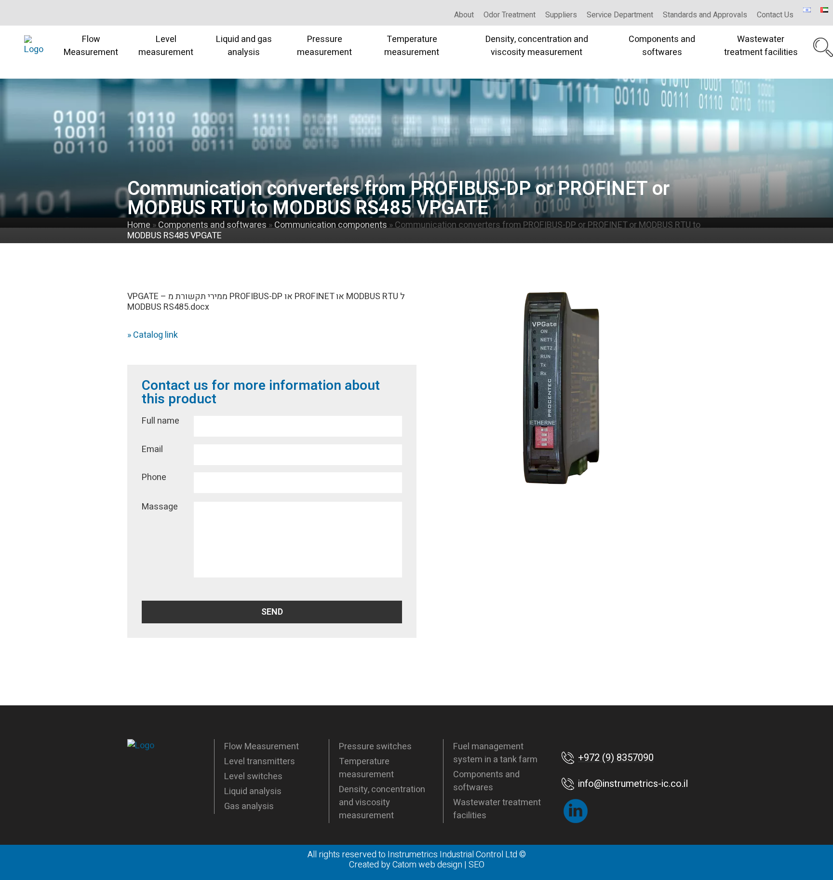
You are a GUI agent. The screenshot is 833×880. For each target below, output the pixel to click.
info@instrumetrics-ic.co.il (633, 784)
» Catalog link (152, 335)
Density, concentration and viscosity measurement (536, 46)
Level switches (253, 776)
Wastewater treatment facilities (761, 46)
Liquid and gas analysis (244, 46)
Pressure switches (375, 746)
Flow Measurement (91, 46)
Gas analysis (249, 806)
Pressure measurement (324, 46)
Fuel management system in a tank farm (495, 753)
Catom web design (427, 864)
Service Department (620, 15)
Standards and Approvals (705, 15)
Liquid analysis (253, 791)
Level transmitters (259, 761)
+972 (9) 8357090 (616, 758)
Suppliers (561, 15)
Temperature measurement (411, 46)
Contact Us (775, 15)
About (464, 15)
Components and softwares (662, 46)
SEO (476, 864)
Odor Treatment (510, 15)
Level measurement (165, 46)
